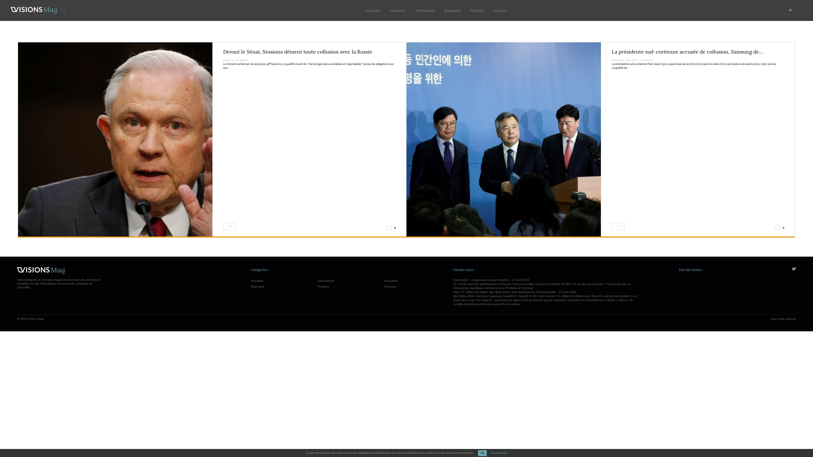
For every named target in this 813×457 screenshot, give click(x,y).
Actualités (372, 10)
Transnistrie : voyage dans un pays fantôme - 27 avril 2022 (542, 284)
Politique (477, 10)
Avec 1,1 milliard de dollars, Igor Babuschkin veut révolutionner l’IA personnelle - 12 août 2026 (545, 298)
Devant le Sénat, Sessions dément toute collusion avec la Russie (297, 52)
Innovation (398, 10)
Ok (482, 453)
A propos (500, 10)
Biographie (452, 10)
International (425, 10)
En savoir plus (499, 452)
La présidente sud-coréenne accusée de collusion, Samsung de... (687, 52)
